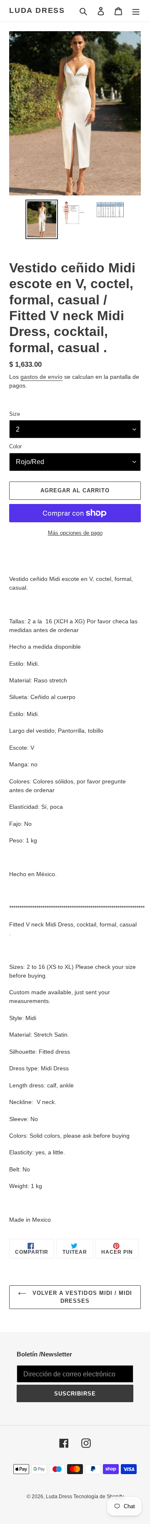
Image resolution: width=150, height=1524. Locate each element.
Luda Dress (37, 10)
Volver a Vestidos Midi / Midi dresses (81, 1297)
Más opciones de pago (75, 533)
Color (15, 446)
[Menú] (136, 11)
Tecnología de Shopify (98, 1496)
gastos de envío (41, 376)
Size (14, 414)
